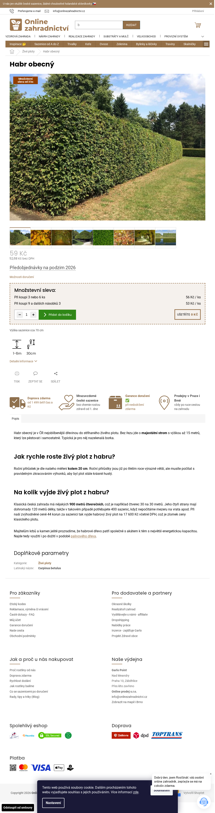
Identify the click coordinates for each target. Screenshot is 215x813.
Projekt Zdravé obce (123, 636)
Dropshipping (119, 620)
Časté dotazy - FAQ (20, 614)
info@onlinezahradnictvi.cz (128, 696)
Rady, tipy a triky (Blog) (23, 696)
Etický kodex (16, 604)
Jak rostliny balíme (20, 686)
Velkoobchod (145, 36)
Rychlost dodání (18, 681)
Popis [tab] (14, 418)
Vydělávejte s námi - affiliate (128, 614)
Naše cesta (15, 630)
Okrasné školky (120, 604)
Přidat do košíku (58, 315)
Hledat (130, 25)
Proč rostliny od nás (21, 670)
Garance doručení (19, 625)
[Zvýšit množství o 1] (32, 315)
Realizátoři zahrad (122, 609)
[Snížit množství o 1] (18, 315)
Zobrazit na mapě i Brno (125, 702)
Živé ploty (43, 563)
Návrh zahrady (48, 36)
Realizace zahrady (80, 36)
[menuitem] (16, 44)
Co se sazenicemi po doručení (27, 691)
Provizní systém (174, 36)
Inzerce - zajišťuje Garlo (125, 630)
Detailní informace (20, 361)
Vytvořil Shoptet (191, 792)
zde (134, 792)
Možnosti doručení (20, 277)
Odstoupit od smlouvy (17, 807)
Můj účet (13, 620)
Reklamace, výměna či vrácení (27, 609)
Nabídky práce (119, 625)
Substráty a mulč (114, 36)
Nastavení (51, 803)
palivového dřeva (81, 536)
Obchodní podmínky (21, 636)
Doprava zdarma (19, 675)
